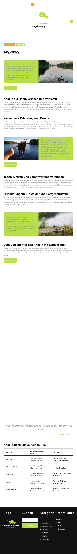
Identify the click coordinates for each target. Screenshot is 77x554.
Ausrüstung (45, 529)
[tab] (32, 4)
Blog (59, 522)
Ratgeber (45, 536)
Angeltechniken (47, 526)
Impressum (62, 529)
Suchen (29, 525)
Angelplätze (45, 523)
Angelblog (61, 519)
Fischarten (45, 532)
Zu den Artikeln (10, 88)
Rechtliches (45, 539)
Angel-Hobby (38, 26)
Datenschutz (62, 526)
